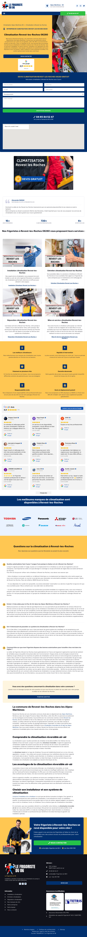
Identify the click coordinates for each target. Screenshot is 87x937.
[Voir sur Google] (5, 418)
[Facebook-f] (77, 5)
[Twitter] (84, 5)
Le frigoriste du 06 (10, 876)
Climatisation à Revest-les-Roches (36, 25)
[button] (4, 13)
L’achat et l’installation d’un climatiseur (24, 796)
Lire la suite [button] (7, 430)
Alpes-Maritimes (67, 714)
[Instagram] (80, 5)
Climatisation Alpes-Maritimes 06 (13, 25)
